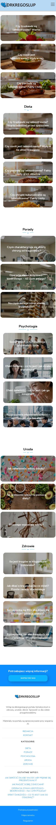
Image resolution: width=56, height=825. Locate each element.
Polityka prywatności (28, 809)
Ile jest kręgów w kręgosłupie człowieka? (27, 563)
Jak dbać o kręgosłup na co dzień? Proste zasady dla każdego (28, 587)
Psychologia (28, 326)
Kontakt (28, 735)
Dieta (28, 106)
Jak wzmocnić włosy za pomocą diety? (26, 496)
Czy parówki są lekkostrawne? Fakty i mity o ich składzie (26, 85)
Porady (28, 229)
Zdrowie (28, 546)
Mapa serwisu (28, 815)
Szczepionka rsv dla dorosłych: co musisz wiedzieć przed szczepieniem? (28, 636)
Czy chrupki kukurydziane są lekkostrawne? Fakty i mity (28, 196)
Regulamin (28, 820)
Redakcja (28, 731)
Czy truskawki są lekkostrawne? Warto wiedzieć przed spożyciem (26, 28)
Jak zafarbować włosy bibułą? (26, 468)
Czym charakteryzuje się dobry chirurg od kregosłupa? (26, 248)
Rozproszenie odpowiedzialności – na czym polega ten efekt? (28, 416)
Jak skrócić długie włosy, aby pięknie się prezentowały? (28, 779)
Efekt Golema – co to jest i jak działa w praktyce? (28, 367)
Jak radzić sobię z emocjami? (28, 784)
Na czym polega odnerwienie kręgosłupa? (26, 304)
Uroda (28, 449)
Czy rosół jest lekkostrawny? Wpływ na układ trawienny (26, 56)
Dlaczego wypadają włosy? (26, 524)
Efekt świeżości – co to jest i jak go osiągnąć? (28, 392)
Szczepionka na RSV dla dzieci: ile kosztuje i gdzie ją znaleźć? (28, 611)
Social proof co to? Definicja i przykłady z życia (28, 343)
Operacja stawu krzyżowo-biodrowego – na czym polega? (26, 276)
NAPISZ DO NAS (28, 678)
